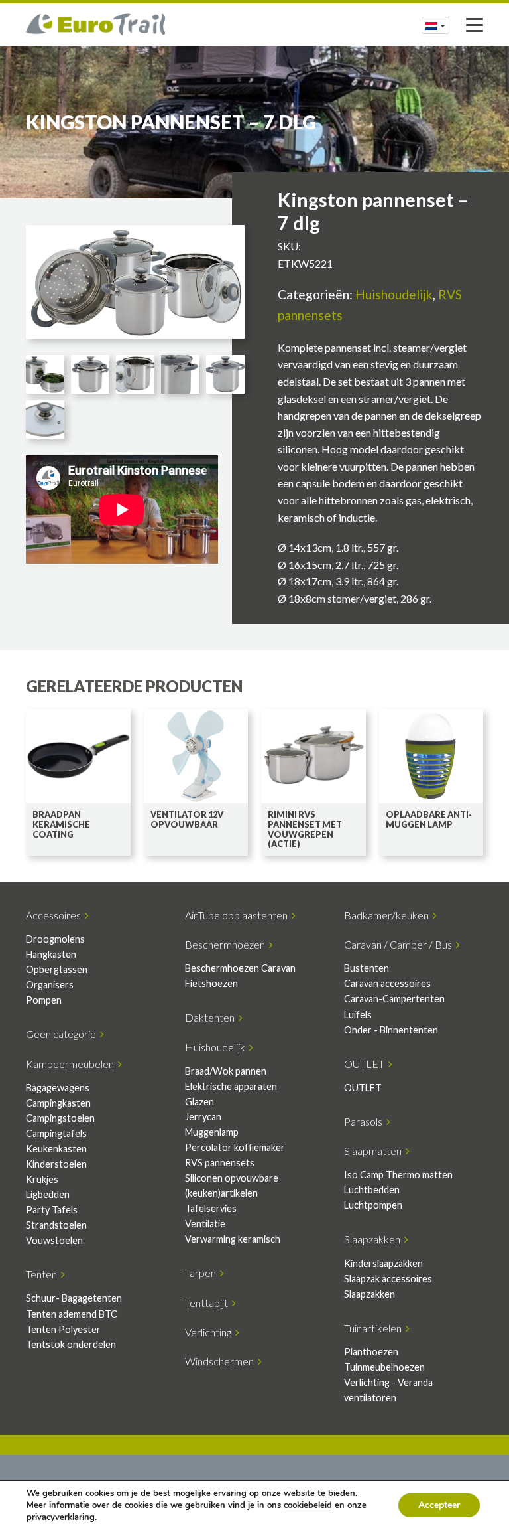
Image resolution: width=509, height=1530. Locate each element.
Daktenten (212, 1017)
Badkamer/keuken (388, 915)
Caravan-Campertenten (394, 998)
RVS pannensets (219, 1162)
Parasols (365, 1121)
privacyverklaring (61, 1517)
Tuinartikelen (375, 1328)
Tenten (43, 1274)
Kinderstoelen (56, 1164)
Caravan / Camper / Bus (400, 944)
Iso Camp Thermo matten (398, 1174)
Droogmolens (55, 939)
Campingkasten (58, 1103)
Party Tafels (52, 1209)
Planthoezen (371, 1351)
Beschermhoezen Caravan (240, 968)
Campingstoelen (60, 1118)
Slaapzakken (374, 1239)
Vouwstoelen (54, 1240)
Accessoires (55, 915)
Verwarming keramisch (232, 1239)
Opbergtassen (56, 969)
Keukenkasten (56, 1148)
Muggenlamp (212, 1132)
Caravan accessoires (387, 983)
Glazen (199, 1101)
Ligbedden (48, 1194)
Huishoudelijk (394, 294)
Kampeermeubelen (72, 1063)
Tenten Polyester (63, 1329)
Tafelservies (211, 1208)
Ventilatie (205, 1223)
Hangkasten (51, 954)
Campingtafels (56, 1133)
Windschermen (221, 1361)
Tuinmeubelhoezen (384, 1367)
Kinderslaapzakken (383, 1263)
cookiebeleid (308, 1505)
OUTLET (366, 1063)
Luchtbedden (372, 1189)
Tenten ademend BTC (71, 1314)
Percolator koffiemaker (235, 1147)
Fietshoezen (211, 983)
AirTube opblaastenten (238, 915)
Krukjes (42, 1179)
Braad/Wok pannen (225, 1071)
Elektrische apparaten (231, 1086)
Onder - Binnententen (391, 1029)
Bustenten (366, 968)
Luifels (358, 1014)
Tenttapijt (208, 1302)
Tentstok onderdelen (71, 1344)
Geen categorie (63, 1034)
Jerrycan (203, 1116)
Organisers (50, 984)
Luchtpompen (373, 1205)
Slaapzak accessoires (388, 1278)
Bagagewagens (57, 1087)
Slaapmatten (375, 1150)
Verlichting (210, 1332)
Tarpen (202, 1272)
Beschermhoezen (227, 944)
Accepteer (439, 1505)
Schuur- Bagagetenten (74, 1298)
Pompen (44, 1000)
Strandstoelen (56, 1225)
